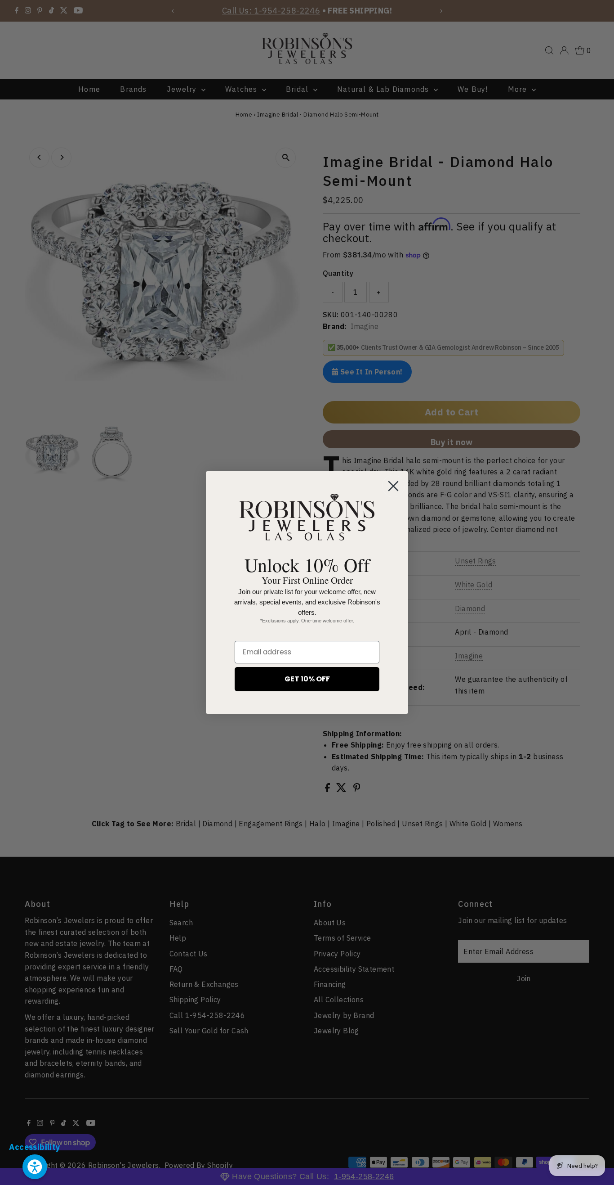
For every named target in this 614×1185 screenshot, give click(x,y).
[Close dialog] (393, 486)
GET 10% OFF (307, 679)
